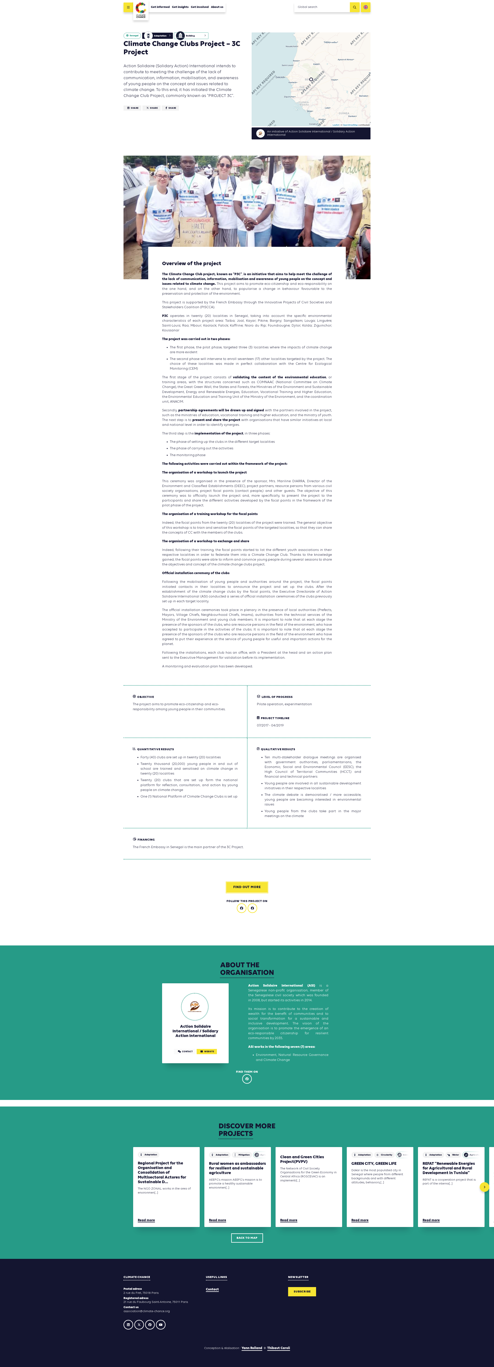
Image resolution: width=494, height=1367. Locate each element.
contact (187, 1051)
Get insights (180, 7)
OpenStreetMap (350, 124)
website (209, 1051)
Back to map (247, 1238)
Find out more (247, 887)
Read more (146, 1220)
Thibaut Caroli (278, 1348)
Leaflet (336, 124)
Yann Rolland (252, 1348)
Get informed (160, 7)
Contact (212, 1289)
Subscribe (302, 1292)
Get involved (200, 7)
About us (217, 7)
